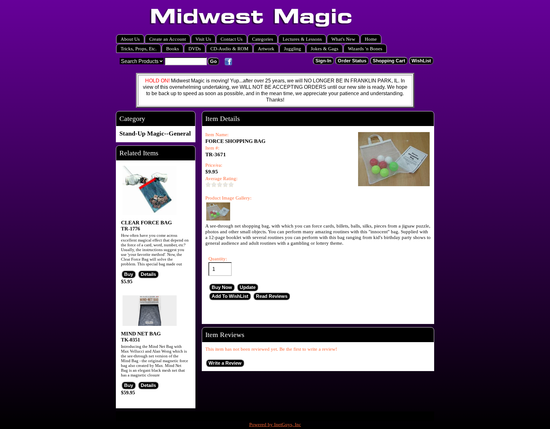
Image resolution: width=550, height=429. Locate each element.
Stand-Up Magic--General (155, 133)
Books (172, 48)
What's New (343, 39)
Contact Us (232, 39)
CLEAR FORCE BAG (146, 223)
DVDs (194, 48)
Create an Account (167, 39)
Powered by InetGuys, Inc (275, 424)
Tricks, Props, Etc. (139, 48)
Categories (262, 39)
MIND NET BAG (141, 334)
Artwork (266, 48)
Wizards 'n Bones (365, 48)
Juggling (292, 48)
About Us (130, 39)
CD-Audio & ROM (229, 48)
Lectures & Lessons (302, 39)
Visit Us (203, 39)
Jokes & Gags (324, 48)
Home (371, 39)
